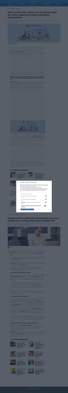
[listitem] (34, 194)
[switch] (45, 196)
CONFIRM (27, 209)
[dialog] (34, 196)
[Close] (50, 182)
